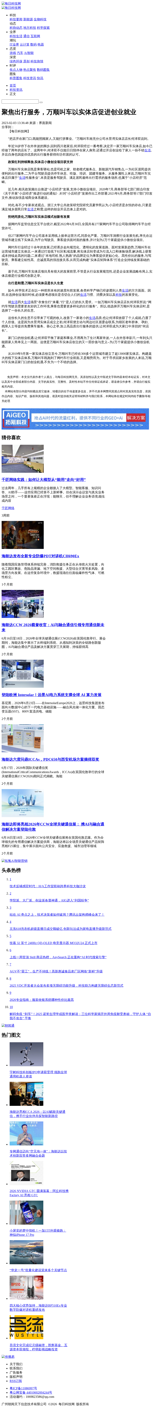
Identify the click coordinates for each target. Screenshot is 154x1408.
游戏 (13, 53)
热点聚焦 (29, 69)
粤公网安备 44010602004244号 (31, 1392)
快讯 (40, 78)
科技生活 (16, 36)
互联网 (35, 36)
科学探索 (43, 27)
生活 (147, 150)
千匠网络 (8, 508)
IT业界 (14, 44)
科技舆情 (36, 61)
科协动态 (16, 27)
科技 (119, 294)
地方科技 (29, 27)
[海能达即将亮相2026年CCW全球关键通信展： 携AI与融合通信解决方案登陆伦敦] (23, 816)
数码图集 (43, 69)
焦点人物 (16, 69)
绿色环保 (16, 61)
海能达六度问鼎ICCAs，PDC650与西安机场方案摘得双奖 (50, 759)
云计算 (24, 44)
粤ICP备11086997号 (23, 1388)
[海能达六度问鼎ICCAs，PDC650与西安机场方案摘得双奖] (23, 751)
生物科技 (40, 19)
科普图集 (16, 78)
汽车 (20, 53)
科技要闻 (16, 19)
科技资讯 (29, 78)
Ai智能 (29, 53)
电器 (40, 44)
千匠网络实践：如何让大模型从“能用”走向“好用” (44, 480)
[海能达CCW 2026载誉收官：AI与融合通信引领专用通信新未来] (23, 617)
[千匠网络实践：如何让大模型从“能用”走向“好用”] (23, 471)
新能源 (28, 19)
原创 (26, 61)
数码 (33, 44)
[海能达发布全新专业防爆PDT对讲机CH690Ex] (23, 548)
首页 (13, 85)
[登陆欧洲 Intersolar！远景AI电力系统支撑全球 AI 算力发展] (23, 686)
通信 (26, 36)
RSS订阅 (16, 1381)
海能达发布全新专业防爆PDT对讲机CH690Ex (40, 556)
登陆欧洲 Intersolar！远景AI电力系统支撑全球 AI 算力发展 (51, 695)
